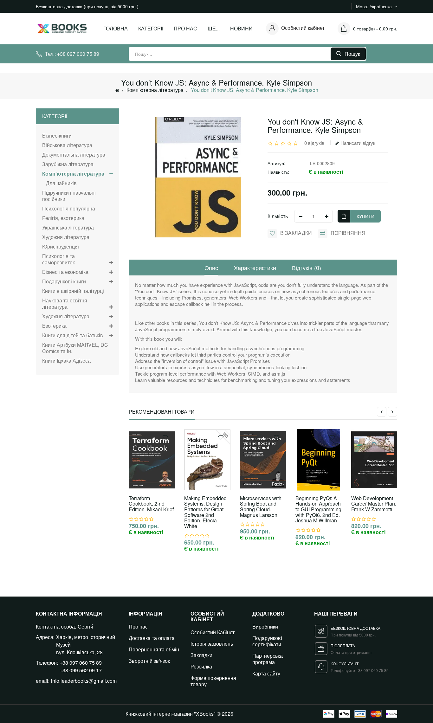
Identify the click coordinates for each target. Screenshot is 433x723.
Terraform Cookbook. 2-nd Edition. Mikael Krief (151, 503)
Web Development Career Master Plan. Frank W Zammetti (373, 503)
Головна (115, 28)
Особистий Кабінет (213, 632)
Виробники (265, 626)
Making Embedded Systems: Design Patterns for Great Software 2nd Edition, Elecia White (205, 512)
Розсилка (201, 666)
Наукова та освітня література (64, 303)
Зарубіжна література (68, 164)
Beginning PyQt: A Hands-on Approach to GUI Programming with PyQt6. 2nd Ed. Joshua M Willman (318, 509)
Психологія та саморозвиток (58, 259)
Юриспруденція (60, 246)
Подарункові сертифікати (267, 641)
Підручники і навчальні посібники (69, 196)
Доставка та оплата (152, 638)
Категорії (150, 28)
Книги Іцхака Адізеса (66, 360)
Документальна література (73, 154)
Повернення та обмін (154, 649)
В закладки (296, 232)
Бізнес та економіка (65, 271)
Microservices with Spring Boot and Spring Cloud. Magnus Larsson (260, 506)
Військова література (67, 145)
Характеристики (255, 267)
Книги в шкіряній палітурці (73, 290)
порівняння (348, 232)
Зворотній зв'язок (149, 660)
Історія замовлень (212, 643)
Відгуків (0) (306, 267)
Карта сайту (266, 673)
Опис (211, 267)
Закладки (201, 655)
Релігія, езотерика (63, 218)
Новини (241, 28)
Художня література (65, 237)
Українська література (68, 227)
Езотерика (54, 325)
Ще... (214, 28)
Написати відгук (357, 142)
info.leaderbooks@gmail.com (84, 680)
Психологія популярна (68, 208)
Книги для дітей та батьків (72, 335)
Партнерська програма (267, 659)
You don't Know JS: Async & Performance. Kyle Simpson (254, 90)
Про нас (185, 28)
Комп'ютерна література (155, 90)
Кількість (278, 216)
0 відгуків (314, 142)
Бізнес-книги (57, 135)
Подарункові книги (64, 281)
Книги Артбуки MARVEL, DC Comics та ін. (75, 348)
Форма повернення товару (213, 681)
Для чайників (59, 183)
